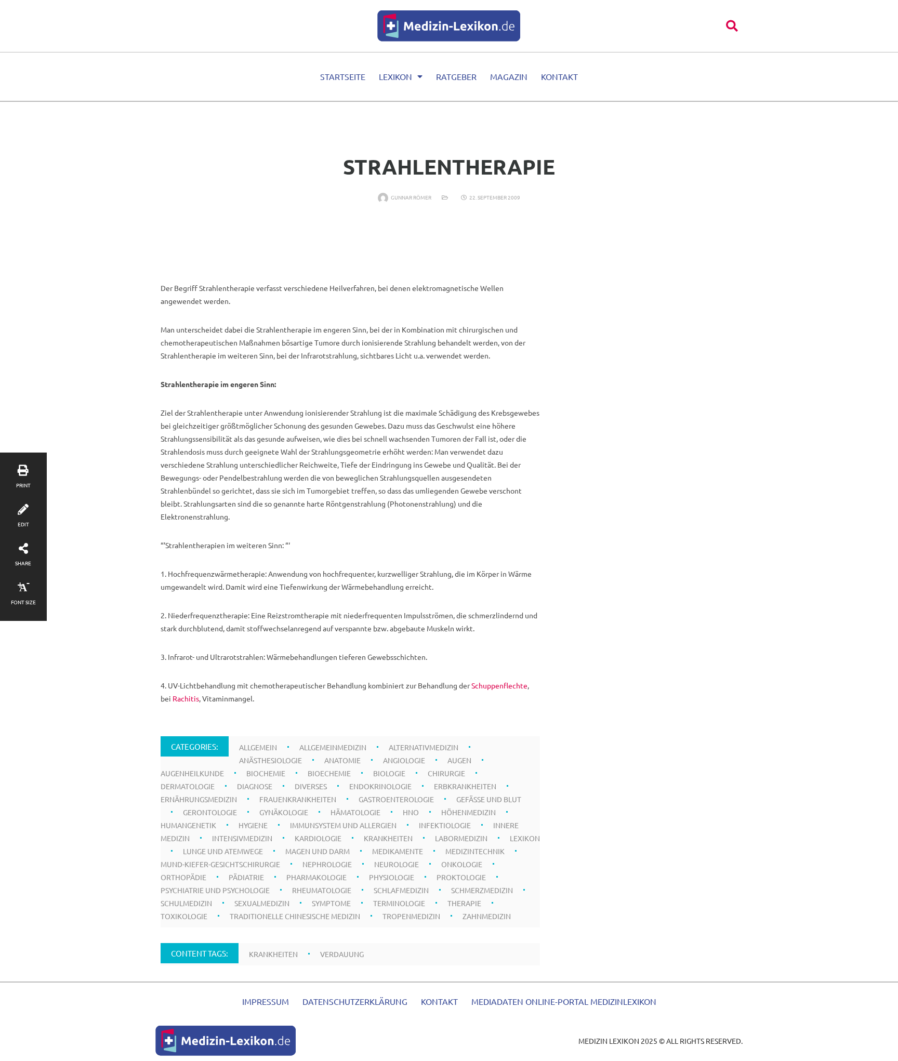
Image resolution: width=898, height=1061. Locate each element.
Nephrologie (327, 864)
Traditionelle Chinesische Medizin (295, 916)
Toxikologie (184, 916)
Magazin (508, 76)
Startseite (342, 76)
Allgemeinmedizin (332, 747)
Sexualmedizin (261, 903)
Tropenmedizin (411, 916)
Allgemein (258, 747)
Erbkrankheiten (465, 786)
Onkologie (461, 864)
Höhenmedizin (468, 812)
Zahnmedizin (487, 916)
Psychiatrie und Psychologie (215, 890)
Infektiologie (445, 825)
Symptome (331, 903)
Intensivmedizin (242, 838)
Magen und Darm (317, 851)
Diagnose (254, 786)
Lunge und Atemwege (223, 851)
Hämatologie (355, 812)
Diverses (311, 786)
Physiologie (391, 877)
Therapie (464, 903)
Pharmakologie (316, 877)
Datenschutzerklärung (354, 1001)
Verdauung (342, 954)
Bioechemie (329, 773)
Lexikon (395, 76)
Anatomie (342, 760)
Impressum (265, 1001)
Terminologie (399, 903)
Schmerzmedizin (482, 890)
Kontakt (559, 76)
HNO (411, 812)
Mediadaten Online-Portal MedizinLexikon (563, 1001)
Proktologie (461, 877)
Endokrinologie (380, 786)
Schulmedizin (186, 903)
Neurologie (396, 864)
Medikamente (397, 851)
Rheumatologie (321, 890)
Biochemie (265, 773)
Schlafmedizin (401, 890)
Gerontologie (210, 812)
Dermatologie (188, 786)
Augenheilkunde (192, 773)
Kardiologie (318, 838)
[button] (732, 25)
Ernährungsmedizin (199, 799)
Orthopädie (183, 877)
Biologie (389, 773)
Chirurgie (446, 773)
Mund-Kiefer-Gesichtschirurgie (220, 864)
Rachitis (186, 698)
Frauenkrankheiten (297, 799)
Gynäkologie (283, 812)
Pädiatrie (246, 877)
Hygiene (253, 825)
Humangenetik (188, 825)
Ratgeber (456, 76)
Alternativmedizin (423, 747)
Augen (459, 760)
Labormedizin (461, 838)
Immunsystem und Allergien (343, 825)
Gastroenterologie (396, 799)
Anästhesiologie (270, 760)
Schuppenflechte (499, 685)
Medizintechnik (475, 851)
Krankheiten (388, 838)
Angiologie (404, 760)
